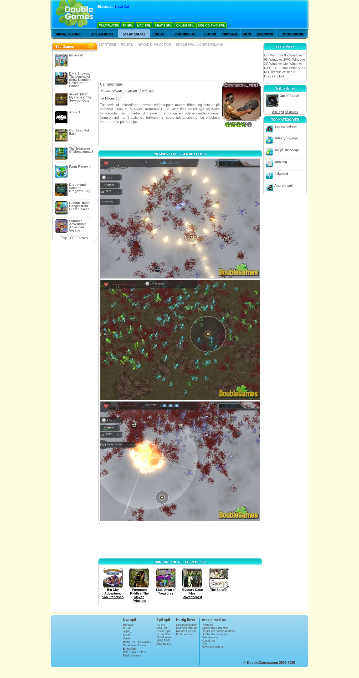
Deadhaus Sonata (134, 645)
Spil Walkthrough (186, 627)
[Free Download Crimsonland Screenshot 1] (180, 218)
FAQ (205, 643)
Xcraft (127, 628)
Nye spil (129, 620)
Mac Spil (144, 25)
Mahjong (280, 162)
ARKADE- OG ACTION (154, 44)
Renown (128, 624)
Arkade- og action (68, 33)
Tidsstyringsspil (292, 33)
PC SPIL (127, 44)
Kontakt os (209, 640)
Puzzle (247, 33)
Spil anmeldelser (186, 624)
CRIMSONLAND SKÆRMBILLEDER (180, 154)
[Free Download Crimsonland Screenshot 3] (180, 461)
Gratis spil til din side (215, 627)
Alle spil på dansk (285, 112)
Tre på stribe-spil (184, 33)
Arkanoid (281, 174)
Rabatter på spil (186, 631)
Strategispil (265, 33)
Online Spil (185, 25)
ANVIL (127, 631)
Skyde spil (147, 91)
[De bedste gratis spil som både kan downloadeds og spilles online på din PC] (74, 14)
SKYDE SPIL (185, 44)
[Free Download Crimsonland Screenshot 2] (180, 340)
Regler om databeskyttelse (219, 631)
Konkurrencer (185, 634)
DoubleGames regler (215, 634)
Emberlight (129, 648)
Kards (127, 635)
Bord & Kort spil (102, 33)
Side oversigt (210, 637)
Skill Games (164, 637)
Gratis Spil (163, 25)
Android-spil (283, 185)
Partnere (207, 624)
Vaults (127, 638)
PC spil (128, 25)
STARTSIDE (107, 44)
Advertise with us (213, 646)
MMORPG (163, 640)
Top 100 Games (74, 238)
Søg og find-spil (211, 25)
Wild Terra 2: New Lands (134, 653)
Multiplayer (109, 25)
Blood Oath (123, 6)
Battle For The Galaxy (137, 641)
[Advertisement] (180, 63)
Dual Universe (132, 655)
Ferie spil (159, 33)
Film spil (210, 33)
